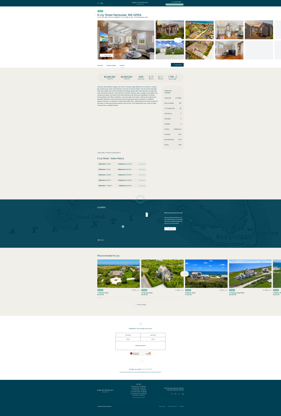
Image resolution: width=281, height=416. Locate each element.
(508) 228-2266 (147, 369)
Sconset (100, 11)
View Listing (142, 164)
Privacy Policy (162, 406)
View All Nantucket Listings (138, 397)
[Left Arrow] (176, 40)
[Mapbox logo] (101, 240)
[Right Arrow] (180, 40)
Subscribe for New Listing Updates (175, 4)
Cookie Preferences (172, 406)
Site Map (182, 406)
